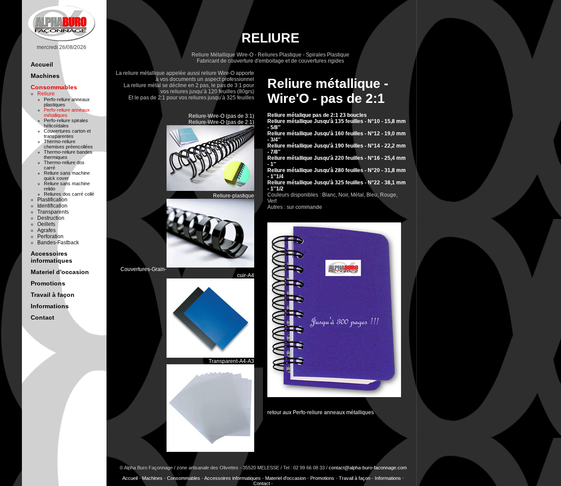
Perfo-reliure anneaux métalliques (67, 112)
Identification (52, 206)
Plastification (52, 200)
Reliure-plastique (233, 196)
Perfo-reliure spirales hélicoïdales (66, 123)
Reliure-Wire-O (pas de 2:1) (221, 122)
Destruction (50, 218)
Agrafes (46, 230)
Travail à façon (53, 294)
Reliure (46, 94)
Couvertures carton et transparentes (67, 133)
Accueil (42, 64)
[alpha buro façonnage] (61, 41)
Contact (42, 317)
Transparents (53, 212)
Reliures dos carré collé (69, 194)
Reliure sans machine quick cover (67, 175)
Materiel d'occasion (60, 271)
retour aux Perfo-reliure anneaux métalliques (320, 412)
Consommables (54, 87)
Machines (45, 75)
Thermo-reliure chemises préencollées (68, 144)
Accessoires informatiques (51, 257)
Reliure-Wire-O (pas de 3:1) (221, 116)
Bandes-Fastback (58, 242)
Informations (50, 306)
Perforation (50, 236)
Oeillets (46, 224)
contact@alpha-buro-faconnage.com (368, 467)
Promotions (48, 283)
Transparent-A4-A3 (231, 361)
